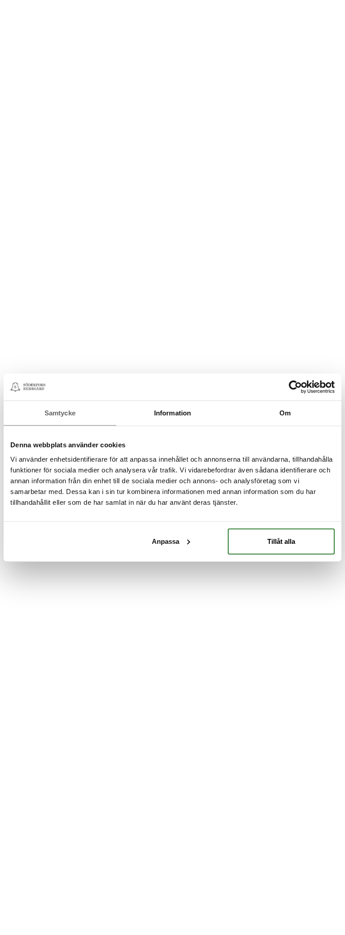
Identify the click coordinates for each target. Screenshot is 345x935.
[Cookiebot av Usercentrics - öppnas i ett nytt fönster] (295, 387)
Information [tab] (172, 413)
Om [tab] (285, 413)
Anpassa (165, 541)
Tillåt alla (281, 541)
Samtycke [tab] (59, 413)
